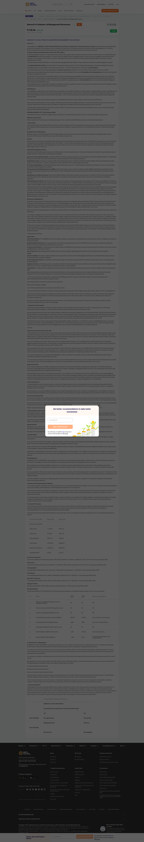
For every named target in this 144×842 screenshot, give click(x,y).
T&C (63, 431)
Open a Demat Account (60, 427)
